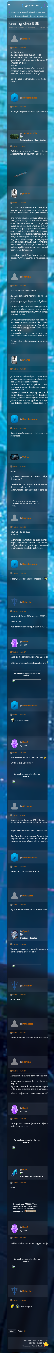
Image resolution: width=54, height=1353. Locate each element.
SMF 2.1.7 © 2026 (35, 1343)
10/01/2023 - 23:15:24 (18, 527)
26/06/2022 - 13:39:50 (18, 202)
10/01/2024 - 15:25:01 (18, 995)
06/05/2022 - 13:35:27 (18, 146)
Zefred (26, 457)
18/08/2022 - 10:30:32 (18, 466)
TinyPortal (27, 1340)
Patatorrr (27, 895)
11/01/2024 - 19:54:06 (18, 1033)
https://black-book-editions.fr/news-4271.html (31, 830)
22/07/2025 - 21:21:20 (18, 1183)
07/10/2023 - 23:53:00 (18, 753)
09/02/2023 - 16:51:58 (18, 611)
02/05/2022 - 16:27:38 (18, 48)
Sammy (26, 276)
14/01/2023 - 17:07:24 (18, 573)
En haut (12, 1331)
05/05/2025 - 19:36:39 (18, 1071)
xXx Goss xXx (29, 133)
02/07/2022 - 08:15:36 (18, 428)
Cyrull (25, 931)
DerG (25, 641)
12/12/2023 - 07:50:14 (18, 866)
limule (26, 38)
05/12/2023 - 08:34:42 (18, 815)
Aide (34, 1340)
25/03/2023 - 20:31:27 (18, 652)
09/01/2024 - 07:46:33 (18, 944)
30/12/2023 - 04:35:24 (18, 905)
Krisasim (27, 602)
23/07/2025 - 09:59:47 (18, 1238)
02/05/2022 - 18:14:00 (18, 107)
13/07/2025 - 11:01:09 (18, 1118)
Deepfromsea (30, 97)
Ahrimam (27, 806)
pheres (26, 193)
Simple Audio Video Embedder (32, 1346)
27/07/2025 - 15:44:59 (18, 1300)
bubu (25, 1169)
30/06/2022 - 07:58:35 (18, 369)
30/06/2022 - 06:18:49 (18, 286)
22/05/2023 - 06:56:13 (18, 714)
